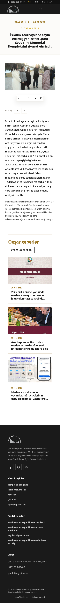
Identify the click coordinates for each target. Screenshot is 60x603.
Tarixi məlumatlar (17, 489)
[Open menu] (50, 9)
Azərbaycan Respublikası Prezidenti (26, 522)
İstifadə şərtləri (38, 597)
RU (43, 2)
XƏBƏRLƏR (39, 22)
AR (51, 2)
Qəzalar (12, 499)
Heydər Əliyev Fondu (18, 535)
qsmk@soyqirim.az (18, 573)
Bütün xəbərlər (21, 250)
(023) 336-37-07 (18, 2)
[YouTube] (26, 467)
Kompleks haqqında (18, 484)
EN (36, 2)
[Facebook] (11, 467)
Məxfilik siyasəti (22, 597)
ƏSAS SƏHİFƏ (22, 22)
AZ (29, 2)
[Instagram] (18, 467)
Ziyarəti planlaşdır (17, 504)
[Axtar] (40, 9)
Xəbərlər (12, 494)
